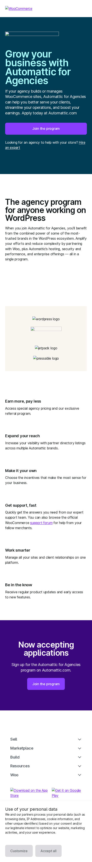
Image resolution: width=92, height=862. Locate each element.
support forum (41, 523)
